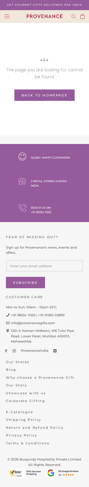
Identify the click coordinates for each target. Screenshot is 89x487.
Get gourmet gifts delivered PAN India (44, 4)
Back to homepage (45, 95)
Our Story (16, 385)
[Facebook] (6, 350)
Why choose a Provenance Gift (40, 377)
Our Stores (18, 362)
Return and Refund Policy (35, 428)
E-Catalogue (19, 412)
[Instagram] (14, 350)
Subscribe (25, 283)
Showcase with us (26, 393)
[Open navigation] (6, 16)
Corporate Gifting (25, 401)
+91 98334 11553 (41, 212)
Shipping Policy (23, 420)
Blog (11, 370)
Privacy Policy (21, 435)
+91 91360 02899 (51, 315)
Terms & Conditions (28, 443)
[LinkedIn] (55, 350)
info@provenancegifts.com (33, 323)
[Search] (73, 16)
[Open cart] (82, 16)
